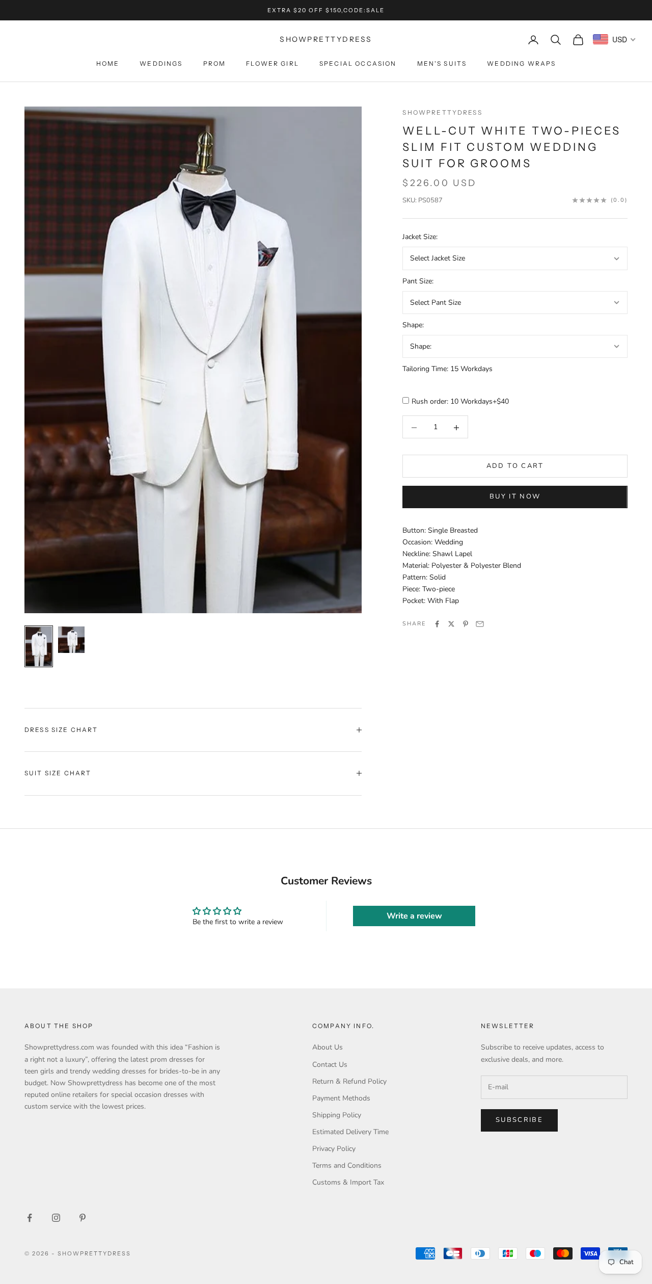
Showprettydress (442, 112)
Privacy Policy (334, 1149)
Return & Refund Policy (349, 1081)
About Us (327, 1047)
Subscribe (519, 1119)
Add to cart (515, 466)
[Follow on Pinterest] (82, 1218)
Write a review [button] (414, 916)
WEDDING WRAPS (521, 63)
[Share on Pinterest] (465, 624)
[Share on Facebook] (437, 624)
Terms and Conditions (347, 1165)
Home (108, 63)
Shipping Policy (336, 1115)
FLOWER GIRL (272, 63)
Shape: (413, 325)
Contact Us (329, 1064)
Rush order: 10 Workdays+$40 (460, 402)
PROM (214, 63)
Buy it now (515, 497)
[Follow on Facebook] (29, 1218)
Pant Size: (417, 281)
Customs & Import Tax (348, 1182)
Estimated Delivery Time (350, 1132)
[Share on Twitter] (451, 624)
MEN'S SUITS (442, 63)
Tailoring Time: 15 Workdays (447, 369)
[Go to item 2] (71, 639)
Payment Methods (341, 1098)
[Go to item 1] (38, 646)
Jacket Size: (420, 237)
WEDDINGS (161, 63)
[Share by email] (480, 624)
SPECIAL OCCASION (358, 63)
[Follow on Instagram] (56, 1218)
